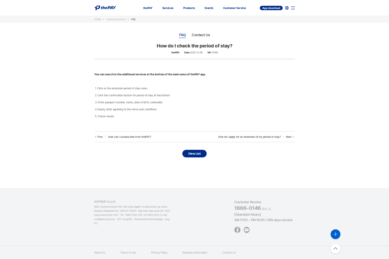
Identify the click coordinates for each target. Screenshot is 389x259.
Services (168, 8)
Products (189, 8)
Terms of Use (128, 252)
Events (209, 8)
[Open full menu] (293, 8)
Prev (124, 136)
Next (255, 136)
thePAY (148, 8)
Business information (195, 252)
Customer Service (234, 8)
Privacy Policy (159, 252)
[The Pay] (105, 8)
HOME (97, 19)
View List (194, 153)
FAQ (133, 19)
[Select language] (287, 8)
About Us (99, 252)
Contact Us (201, 35)
